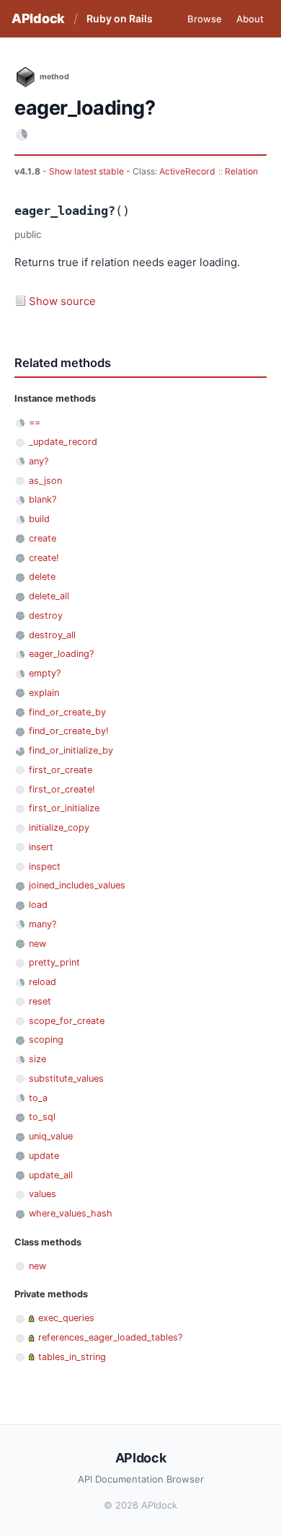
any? (38, 461)
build (39, 518)
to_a (38, 1098)
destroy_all (52, 635)
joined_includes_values (77, 885)
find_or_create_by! (69, 730)
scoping (46, 1039)
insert (41, 847)
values (42, 1193)
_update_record (63, 441)
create (42, 538)
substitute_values (66, 1078)
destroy (46, 615)
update (44, 1155)
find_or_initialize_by (71, 750)
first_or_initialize (64, 808)
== (34, 422)
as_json (45, 480)
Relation (241, 171)
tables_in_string (72, 1356)
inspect (45, 866)
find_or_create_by (67, 712)
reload (42, 981)
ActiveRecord (187, 171)
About (250, 19)
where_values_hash (70, 1213)
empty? (45, 673)
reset (40, 1001)
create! (44, 557)
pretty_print (54, 962)
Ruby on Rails (119, 18)
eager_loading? (61, 653)
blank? (42, 499)
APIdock (38, 18)
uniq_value (51, 1136)
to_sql (42, 1116)
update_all (51, 1175)
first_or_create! (62, 789)
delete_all (49, 596)
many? (42, 924)
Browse (204, 19)
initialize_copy (59, 827)
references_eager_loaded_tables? (110, 1337)
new (37, 943)
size (37, 1059)
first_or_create (60, 769)
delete (42, 576)
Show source (62, 301)
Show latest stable (87, 171)
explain (44, 692)
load (38, 904)
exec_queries (66, 1317)
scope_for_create (66, 1020)
